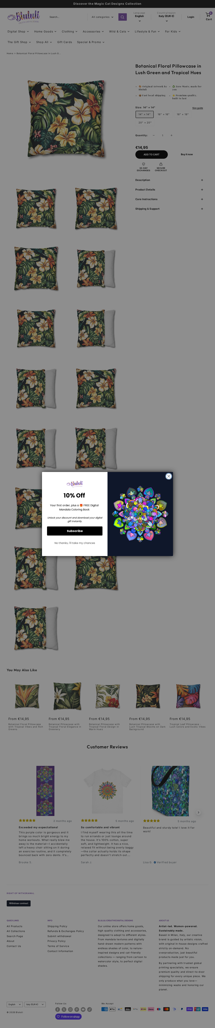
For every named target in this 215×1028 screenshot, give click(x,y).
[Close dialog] (169, 476)
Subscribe (75, 531)
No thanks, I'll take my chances (74, 543)
